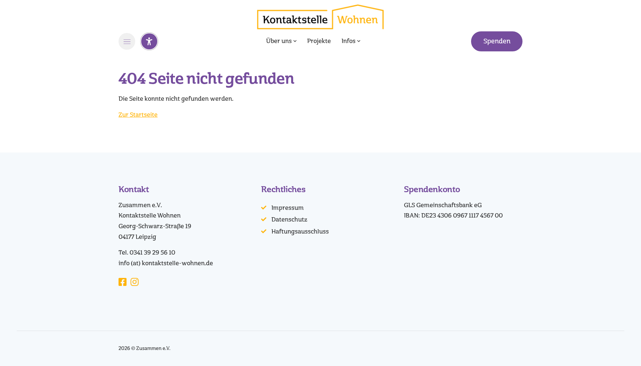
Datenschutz (289, 219)
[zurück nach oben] (617, 349)
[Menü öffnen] (127, 41)
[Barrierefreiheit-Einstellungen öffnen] (149, 41)
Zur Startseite (138, 114)
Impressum (287, 208)
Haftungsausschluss (300, 231)
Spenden (496, 41)
